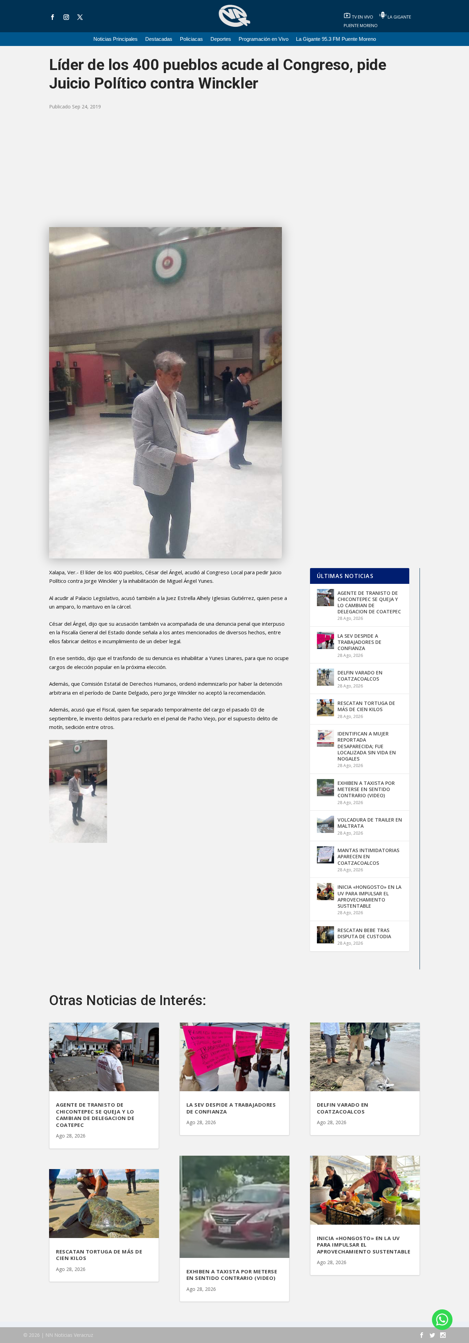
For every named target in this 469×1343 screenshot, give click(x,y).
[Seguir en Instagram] (66, 17)
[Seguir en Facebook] (52, 17)
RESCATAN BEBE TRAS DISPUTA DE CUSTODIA (364, 933)
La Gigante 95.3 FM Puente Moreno (336, 39)
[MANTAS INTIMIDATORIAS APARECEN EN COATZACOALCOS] (325, 854)
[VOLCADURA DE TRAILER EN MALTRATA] (325, 824)
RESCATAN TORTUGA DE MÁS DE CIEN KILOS (366, 706)
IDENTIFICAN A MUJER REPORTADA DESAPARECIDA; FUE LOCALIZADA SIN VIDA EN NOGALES (367, 746)
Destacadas (158, 39)
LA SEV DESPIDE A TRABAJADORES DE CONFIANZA (359, 642)
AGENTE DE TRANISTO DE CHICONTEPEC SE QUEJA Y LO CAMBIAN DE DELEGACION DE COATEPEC (369, 602)
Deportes (220, 39)
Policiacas (191, 39)
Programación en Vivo (263, 39)
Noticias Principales (115, 39)
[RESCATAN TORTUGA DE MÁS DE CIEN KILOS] (325, 707)
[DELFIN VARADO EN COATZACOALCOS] (325, 677)
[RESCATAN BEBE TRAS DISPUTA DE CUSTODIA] (325, 934)
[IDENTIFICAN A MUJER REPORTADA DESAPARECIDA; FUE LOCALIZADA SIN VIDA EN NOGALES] (325, 738)
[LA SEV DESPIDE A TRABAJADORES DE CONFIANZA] (325, 640)
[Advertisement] (234, 169)
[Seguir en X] (80, 17)
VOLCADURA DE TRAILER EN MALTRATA (370, 822)
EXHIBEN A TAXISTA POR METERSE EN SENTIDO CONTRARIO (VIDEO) (366, 789)
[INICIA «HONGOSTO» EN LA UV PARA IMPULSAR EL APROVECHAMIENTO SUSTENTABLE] (325, 891)
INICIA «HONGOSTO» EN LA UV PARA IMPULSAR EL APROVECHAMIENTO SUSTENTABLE (369, 896)
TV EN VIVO (363, 17)
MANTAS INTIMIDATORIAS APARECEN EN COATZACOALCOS (368, 856)
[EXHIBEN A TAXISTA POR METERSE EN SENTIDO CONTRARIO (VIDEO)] (325, 787)
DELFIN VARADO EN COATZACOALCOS (360, 675)
